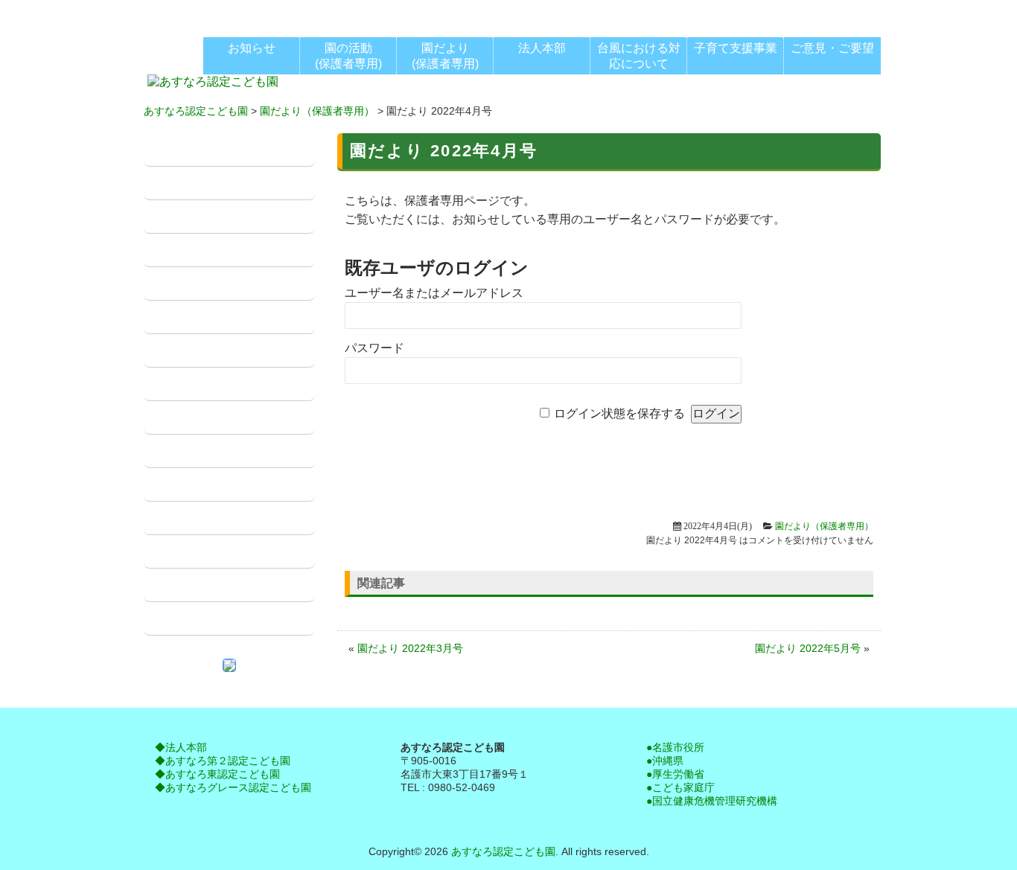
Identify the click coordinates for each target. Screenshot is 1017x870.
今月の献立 (184, 552)
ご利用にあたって (202, 418)
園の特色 (179, 250)
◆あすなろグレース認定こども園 (233, 787)
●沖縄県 (664, 761)
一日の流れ (184, 284)
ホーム (173, 150)
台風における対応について (226, 485)
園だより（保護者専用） (317, 111)
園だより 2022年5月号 (808, 648)
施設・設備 (184, 217)
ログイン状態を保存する (619, 413)
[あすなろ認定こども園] (212, 83)
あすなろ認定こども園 (196, 111)
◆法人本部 (181, 747)
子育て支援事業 (196, 451)
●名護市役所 (675, 747)
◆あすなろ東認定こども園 (217, 774)
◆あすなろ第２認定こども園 (222, 761)
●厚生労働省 (675, 774)
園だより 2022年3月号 (410, 648)
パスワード (374, 348)
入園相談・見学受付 (208, 585)
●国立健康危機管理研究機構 (711, 801)
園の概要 (179, 183)
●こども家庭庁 (680, 787)
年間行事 (179, 384)
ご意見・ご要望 (196, 618)
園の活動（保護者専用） (220, 317)
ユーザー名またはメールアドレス (434, 293)
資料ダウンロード (202, 518)
